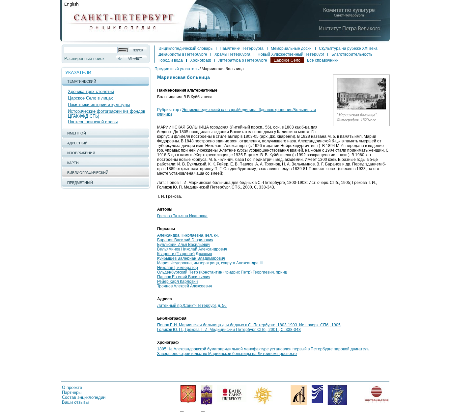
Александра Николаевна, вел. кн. (188, 235)
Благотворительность (351, 54)
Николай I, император (177, 267)
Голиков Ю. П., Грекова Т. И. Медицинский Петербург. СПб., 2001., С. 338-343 (229, 329)
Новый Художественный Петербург (291, 54)
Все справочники (323, 60)
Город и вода (170, 60)
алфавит (135, 58)
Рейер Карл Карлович (177, 281)
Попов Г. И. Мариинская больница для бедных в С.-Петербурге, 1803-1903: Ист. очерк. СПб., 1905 (249, 325)
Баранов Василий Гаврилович (185, 240)
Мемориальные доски (291, 48)
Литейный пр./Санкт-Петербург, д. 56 (192, 305)
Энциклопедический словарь (185, 48)
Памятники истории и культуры (99, 104)
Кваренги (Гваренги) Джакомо (184, 253)
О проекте (72, 387)
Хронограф (200, 60)
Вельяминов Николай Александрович (192, 249)
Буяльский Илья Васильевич (183, 244)
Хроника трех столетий (91, 91)
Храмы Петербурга (232, 54)
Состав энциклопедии (83, 397)
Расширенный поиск (84, 58)
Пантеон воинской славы (93, 121)
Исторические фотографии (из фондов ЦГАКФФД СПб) (106, 114)
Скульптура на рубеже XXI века (348, 48)
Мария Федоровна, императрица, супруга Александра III (210, 263)
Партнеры (71, 392)
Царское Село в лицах (90, 98)
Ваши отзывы (75, 402)
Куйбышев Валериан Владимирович (191, 258)
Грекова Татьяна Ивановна (182, 216)
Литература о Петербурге (242, 60)
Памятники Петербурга (242, 48)
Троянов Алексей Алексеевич (184, 286)
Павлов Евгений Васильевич (183, 277)
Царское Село (287, 60)
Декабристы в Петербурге (182, 54)
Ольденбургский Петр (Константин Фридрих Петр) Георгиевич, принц (222, 272)
